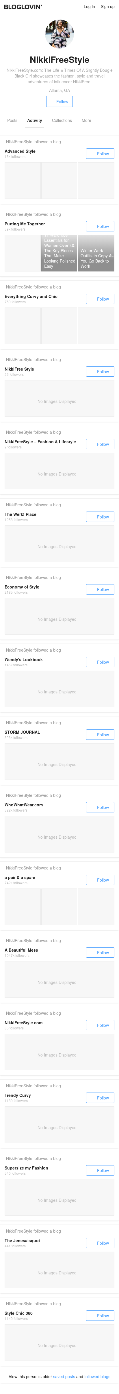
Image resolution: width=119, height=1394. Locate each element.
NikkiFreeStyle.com (23, 1022)
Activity (34, 120)
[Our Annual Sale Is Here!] (96, 907)
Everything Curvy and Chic (31, 296)
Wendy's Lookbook (24, 659)
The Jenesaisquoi (22, 1240)
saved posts (64, 1376)
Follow (62, 101)
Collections (62, 120)
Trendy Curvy (18, 1095)
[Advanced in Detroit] (96, 180)
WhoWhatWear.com (24, 805)
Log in (89, 6)
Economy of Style (22, 587)
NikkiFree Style (19, 369)
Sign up (108, 6)
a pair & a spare (20, 877)
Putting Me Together (25, 224)
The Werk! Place (20, 514)
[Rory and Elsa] (59, 180)
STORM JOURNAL (22, 732)
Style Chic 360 (19, 1313)
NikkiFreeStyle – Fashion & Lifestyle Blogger (49, 441)
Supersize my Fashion (26, 1168)
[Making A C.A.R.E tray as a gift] (23, 907)
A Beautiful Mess (21, 950)
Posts (12, 120)
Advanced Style (20, 151)
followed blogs (97, 1376)
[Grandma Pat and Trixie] (23, 180)
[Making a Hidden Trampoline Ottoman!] (59, 907)
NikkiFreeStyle (19, 141)
